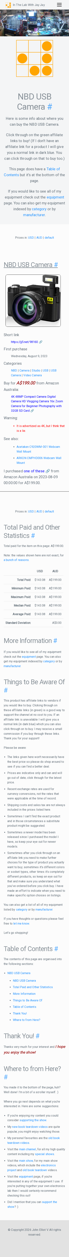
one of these (34, 471)
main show (26, 1160)
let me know (21, 923)
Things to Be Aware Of (27, 1000)
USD (31, 237)
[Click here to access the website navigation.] (59, 4)
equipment (55, 197)
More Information (24, 994)
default (49, 237)
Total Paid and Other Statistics (33, 987)
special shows (44, 1154)
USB (45, 370)
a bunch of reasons (16, 560)
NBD (14, 370)
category (39, 209)
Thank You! (20, 1013)
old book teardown (35, 1170)
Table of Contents (24, 1007)
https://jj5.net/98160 (24, 342)
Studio (36, 370)
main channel (27, 1149)
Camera (24, 370)
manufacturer (34, 215)
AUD (39, 237)
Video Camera (32, 375)
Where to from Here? (26, 1020)
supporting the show (33, 1120)
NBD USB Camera (18, 973)
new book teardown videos (30, 1127)
